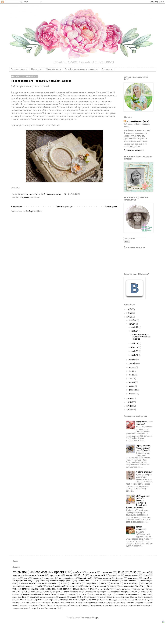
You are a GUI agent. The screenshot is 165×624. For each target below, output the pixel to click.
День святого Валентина (123, 600)
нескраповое (130, 583)
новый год (115, 575)
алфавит (26, 602)
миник (26, 198)
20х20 (92, 589)
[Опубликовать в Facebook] (76, 194)
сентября (133, 363)
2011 (128, 410)
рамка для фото (19, 597)
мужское (17, 575)
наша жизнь (133, 578)
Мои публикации (53, 69)
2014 (128, 398)
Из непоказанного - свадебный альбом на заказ (41, 80)
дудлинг (70, 602)
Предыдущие (111, 206)
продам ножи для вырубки (101, 605)
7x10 (25, 592)
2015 (128, 317)
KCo (96, 581)
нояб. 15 (135, 343)
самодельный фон (48, 597)
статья (144, 592)
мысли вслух (27, 581)
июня (131, 375)
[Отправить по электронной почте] (69, 194)
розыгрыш (73, 600)
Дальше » (15, 187)
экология (50, 578)
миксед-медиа (131, 575)
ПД (143, 600)
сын (14, 583)
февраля (133, 390)
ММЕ (137, 600)
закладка (71, 594)
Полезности (36, 69)
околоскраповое (36, 600)
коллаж (102, 602)
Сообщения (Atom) (34, 211)
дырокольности (91, 602)
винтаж (103, 597)
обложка (145, 581)
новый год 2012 (87, 578)
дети (62, 602)
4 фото (102, 600)
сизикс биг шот (134, 605)
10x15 (121, 572)
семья (116, 605)
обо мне (144, 583)
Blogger (95, 618)
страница (91, 572)
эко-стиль (92, 600)
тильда (33, 608)
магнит (126, 597)
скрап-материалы (82, 581)
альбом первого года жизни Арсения (38, 583)
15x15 (21, 198)
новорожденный (19, 600)
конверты (76, 583)
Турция (26, 594)
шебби (140, 586)
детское (16, 578)
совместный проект (49, 572)
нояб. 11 (135, 351)
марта (131, 386)
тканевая (63, 597)
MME (109, 600)
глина (62, 594)
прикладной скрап (62, 605)
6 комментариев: (54, 194)
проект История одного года (50, 581)
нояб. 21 (135, 331)
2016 (128, 313)
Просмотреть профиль (134, 150)
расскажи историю (111, 581)
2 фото (64, 583)
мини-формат (63, 589)
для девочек (39, 589)
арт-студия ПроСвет (106, 589)
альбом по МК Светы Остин (44, 594)
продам (86, 605)
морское (82, 594)
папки (43, 605)
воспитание (44, 602)
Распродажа (107, 69)
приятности (75, 605)
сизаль (123, 605)
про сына (55, 575)
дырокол (79, 602)
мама (134, 597)
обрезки (24, 605)
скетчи (134, 592)
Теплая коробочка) (141, 528)
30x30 (133, 572)
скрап (82, 600)
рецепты (33, 597)
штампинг (107, 572)
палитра (50, 600)
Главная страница (19, 69)
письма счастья (79, 589)
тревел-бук (76, 592)
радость (146, 594)
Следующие (16, 206)
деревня (55, 602)
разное (113, 586)
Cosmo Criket (90, 592)
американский (97, 575)
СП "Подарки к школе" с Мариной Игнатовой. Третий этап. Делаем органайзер (137, 502)
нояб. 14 (135, 347)
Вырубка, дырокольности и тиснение (81, 69)
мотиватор (141, 602)
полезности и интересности (127, 594)
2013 (128, 402)
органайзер (34, 605)
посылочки (61, 600)
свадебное (34, 198)
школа (41, 608)
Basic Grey (35, 592)
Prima (103, 583)
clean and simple (36, 575)
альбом (77, 572)
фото (26, 578)
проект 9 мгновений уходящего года (63, 586)
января (132, 394)
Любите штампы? (144, 472)
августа (132, 367)
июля (131, 371)
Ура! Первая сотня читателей (144, 423)
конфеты (37, 578)
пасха (50, 605)
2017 (128, 309)
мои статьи (145, 597)
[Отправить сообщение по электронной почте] (64, 194)
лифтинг (131, 602)
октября (132, 360)
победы (87, 586)
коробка (114, 592)
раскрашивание (126, 586)
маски (51, 589)
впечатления (114, 597)
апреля (132, 382)
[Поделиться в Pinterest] (78, 194)
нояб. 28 (135, 327)
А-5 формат (91, 597)
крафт (39, 586)
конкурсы (103, 592)
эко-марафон (105, 578)
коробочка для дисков (116, 602)
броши (34, 602)
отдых (109, 594)
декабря (133, 320)
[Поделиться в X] (74, 194)
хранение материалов (22, 586)
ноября (132, 324)
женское (115, 583)
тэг (68, 581)
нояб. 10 (135, 355)
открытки (19, 572)
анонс (66, 592)
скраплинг (146, 605)
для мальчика (130, 581)
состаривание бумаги (20, 608)
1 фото (146, 575)
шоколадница (51, 608)
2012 (128, 406)
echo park (26, 589)
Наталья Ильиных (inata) (137, 121)
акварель (56, 592)
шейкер (73, 597)
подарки (124, 592)
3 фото (46, 592)
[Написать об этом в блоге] (71, 194)
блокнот (119, 578)
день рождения (123, 589)
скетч (145, 572)
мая (131, 378)
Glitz (81, 597)
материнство (139, 589)
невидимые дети (97, 594)
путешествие (100, 586)
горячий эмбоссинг (67, 578)
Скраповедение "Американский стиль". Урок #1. (143, 448)
